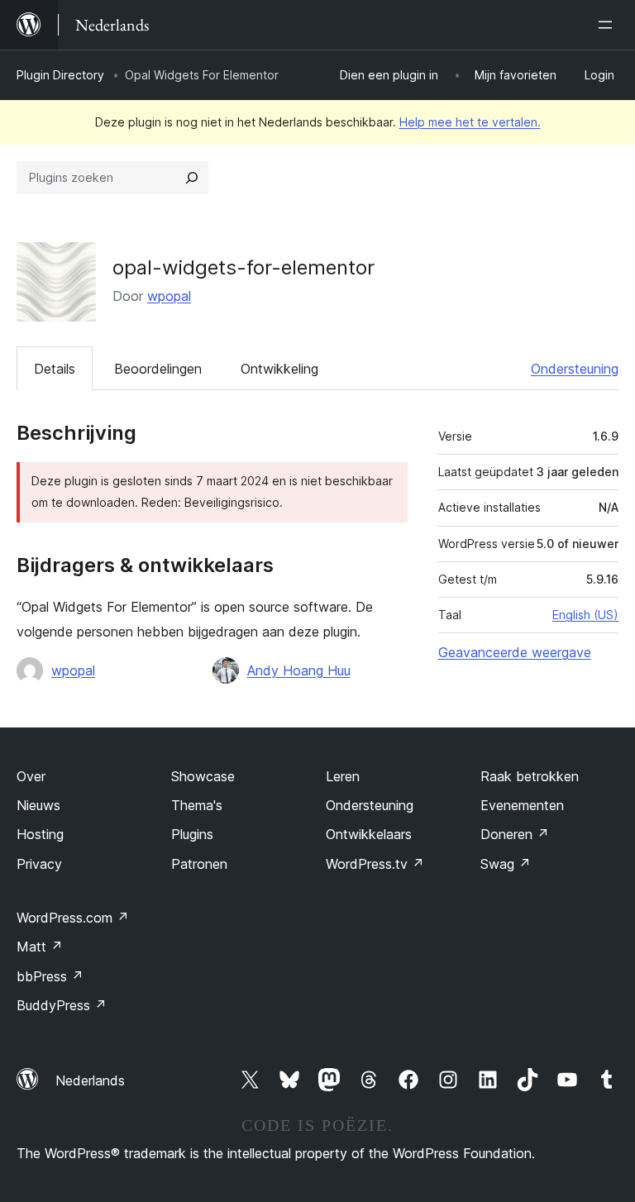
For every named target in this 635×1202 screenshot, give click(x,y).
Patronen (199, 864)
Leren (343, 776)
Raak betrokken (529, 776)
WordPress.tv (375, 864)
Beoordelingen (158, 368)
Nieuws (38, 805)
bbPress (50, 976)
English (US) (585, 615)
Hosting (40, 834)
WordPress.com (73, 917)
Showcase (203, 776)
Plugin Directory (60, 75)
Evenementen (522, 805)
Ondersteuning (574, 368)
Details (54, 368)
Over (31, 776)
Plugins (192, 834)
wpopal (169, 296)
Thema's (196, 805)
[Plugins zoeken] (191, 177)
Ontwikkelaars (369, 834)
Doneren (514, 834)
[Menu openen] (608, 25)
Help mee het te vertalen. (470, 122)
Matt (40, 946)
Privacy (39, 864)
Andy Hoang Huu (299, 670)
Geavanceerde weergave (514, 652)
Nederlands (90, 1080)
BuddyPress (62, 1005)
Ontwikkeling (279, 368)
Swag (505, 864)
